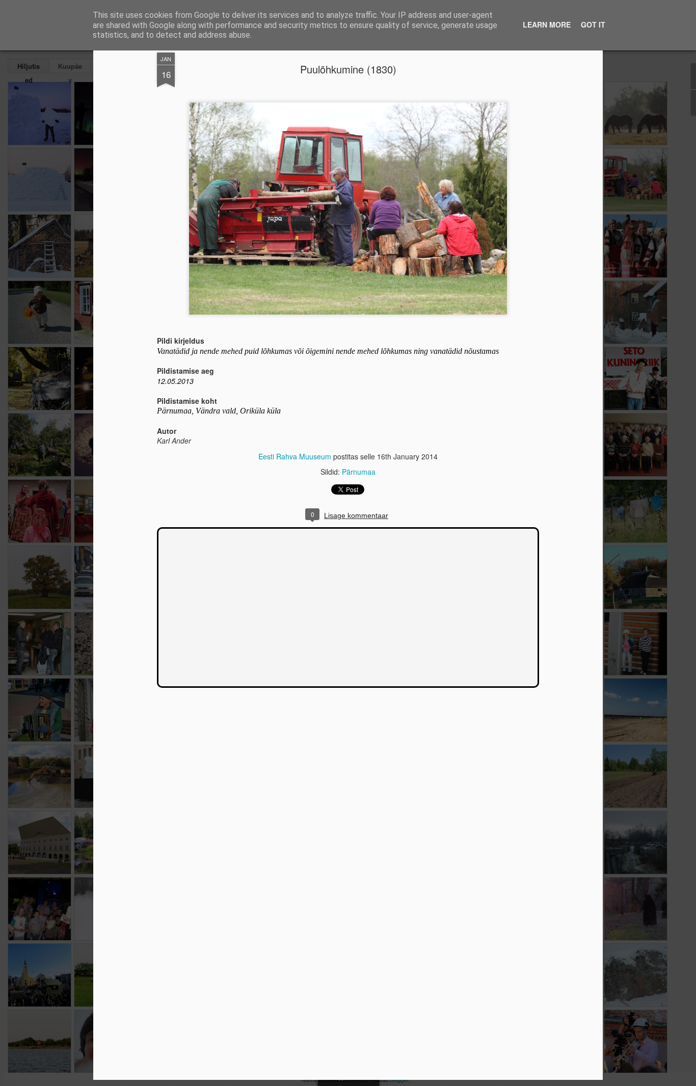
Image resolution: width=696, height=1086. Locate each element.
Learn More (547, 24)
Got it (593, 24)
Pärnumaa (359, 472)
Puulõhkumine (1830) (348, 69)
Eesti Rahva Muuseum (294, 456)
